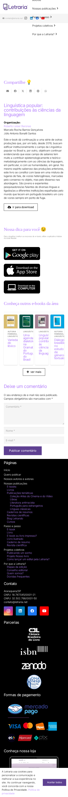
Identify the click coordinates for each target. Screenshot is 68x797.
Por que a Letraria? (15, 563)
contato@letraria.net (15, 601)
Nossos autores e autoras (19, 478)
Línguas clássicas (20, 508)
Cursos (11, 521)
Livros (10, 489)
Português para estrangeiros (26, 505)
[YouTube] (44, 610)
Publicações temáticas (20, 492)
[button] (57, 8)
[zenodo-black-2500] (34, 666)
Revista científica (17, 545)
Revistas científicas (18, 515)
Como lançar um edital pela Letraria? (28, 559)
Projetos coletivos (14, 549)
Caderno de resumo (18, 542)
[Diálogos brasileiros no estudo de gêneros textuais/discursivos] (57, 321)
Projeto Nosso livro (18, 556)
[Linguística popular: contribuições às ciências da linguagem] (42, 321)
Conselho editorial (17, 570)
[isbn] (34, 651)
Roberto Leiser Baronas (17, 126)
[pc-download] (34, 287)
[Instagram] (25, 18)
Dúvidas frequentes (18, 576)
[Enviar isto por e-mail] (7, 91)
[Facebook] (32, 610)
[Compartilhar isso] (15, 91)
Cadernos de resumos (19, 512)
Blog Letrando (15, 518)
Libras (13, 499)
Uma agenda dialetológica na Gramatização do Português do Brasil (32, 347)
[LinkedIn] (20, 610)
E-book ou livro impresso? (22, 535)
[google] (34, 253)
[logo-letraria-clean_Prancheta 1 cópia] (15, 7)
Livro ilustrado (15, 538)
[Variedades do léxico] (11, 321)
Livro (10, 532)
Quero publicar (12, 474)
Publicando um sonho (19, 552)
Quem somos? (15, 573)
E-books (11, 486)
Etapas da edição (17, 566)
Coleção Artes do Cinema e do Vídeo (31, 496)
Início (7, 470)
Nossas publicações (15, 483)
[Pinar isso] (38, 91)
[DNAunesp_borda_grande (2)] (34, 682)
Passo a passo (12, 526)
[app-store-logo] (34, 270)
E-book (11, 529)
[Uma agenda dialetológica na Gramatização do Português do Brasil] (26, 321)
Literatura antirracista (22, 502)
